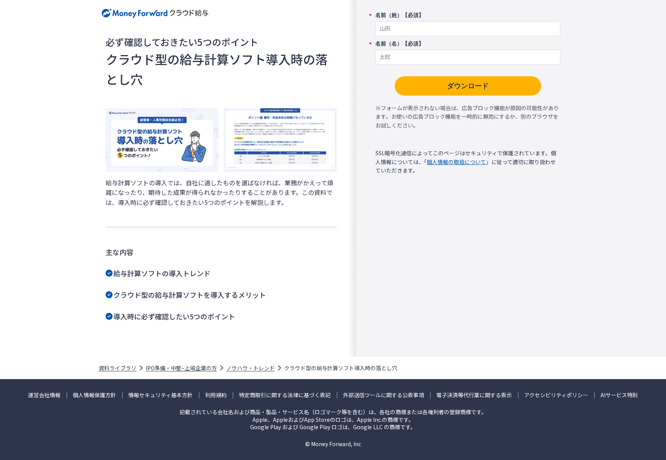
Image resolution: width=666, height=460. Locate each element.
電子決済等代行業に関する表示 (474, 395)
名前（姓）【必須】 (399, 15)
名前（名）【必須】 (399, 43)
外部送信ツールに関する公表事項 (383, 395)
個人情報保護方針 (94, 395)
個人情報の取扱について (456, 162)
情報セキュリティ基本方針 (160, 395)
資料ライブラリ (117, 368)
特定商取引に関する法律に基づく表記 (285, 395)
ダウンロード (468, 86)
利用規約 (216, 395)
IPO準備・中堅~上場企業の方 (181, 368)
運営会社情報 (44, 395)
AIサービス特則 (619, 395)
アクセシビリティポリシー (556, 395)
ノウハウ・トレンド (250, 368)
